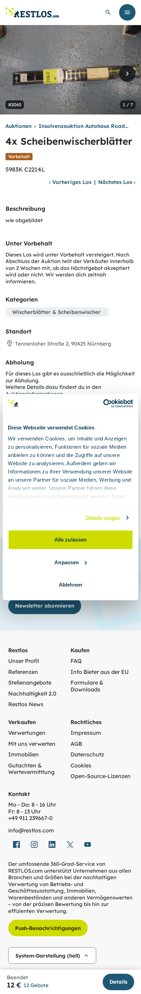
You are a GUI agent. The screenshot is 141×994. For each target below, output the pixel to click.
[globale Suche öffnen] (108, 12)
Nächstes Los (117, 182)
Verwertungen (27, 733)
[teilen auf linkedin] (52, 844)
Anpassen (66, 562)
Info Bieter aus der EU (99, 672)
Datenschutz (87, 754)
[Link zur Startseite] (32, 13)
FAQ (76, 661)
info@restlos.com (31, 830)
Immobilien (23, 754)
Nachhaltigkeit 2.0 (32, 693)
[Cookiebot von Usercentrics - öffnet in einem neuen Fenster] (103, 403)
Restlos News (25, 704)
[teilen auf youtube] (87, 844)
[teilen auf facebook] (16, 844)
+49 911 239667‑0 (30, 818)
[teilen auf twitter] (70, 844)
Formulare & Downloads (86, 686)
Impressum (85, 733)
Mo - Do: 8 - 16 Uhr (32, 804)
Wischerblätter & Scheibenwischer (56, 312)
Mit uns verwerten (31, 744)
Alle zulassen (70, 540)
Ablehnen (70, 585)
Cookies (80, 765)
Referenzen (23, 672)
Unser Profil (23, 661)
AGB (76, 744)
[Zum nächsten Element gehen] (127, 73)
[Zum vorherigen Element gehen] (13, 73)
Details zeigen (103, 518)
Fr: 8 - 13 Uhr (24, 811)
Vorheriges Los (70, 182)
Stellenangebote (29, 682)
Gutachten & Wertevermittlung (31, 769)
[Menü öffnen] (127, 12)
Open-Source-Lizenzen (100, 776)
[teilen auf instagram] (34, 844)
